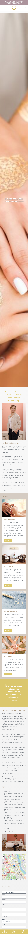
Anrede (3, 894)
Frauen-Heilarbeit (8, 656)
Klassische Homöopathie (10, 611)
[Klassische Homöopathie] (14, 600)
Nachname (4, 904)
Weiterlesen (8, 541)
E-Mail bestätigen (5, 916)
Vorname (4, 899)
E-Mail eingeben (5, 911)
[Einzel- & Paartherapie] (14, 554)
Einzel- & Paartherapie (10, 566)
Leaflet (13, 879)
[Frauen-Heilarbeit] (14, 645)
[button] (14, 866)
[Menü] (25, 8)
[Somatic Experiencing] (14, 508)
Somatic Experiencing (9, 519)
